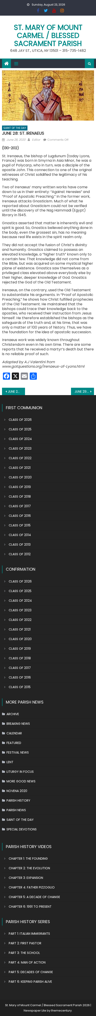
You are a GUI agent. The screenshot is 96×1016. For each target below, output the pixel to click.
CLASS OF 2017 (20, 506)
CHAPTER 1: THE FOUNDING (28, 858)
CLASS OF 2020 (20, 477)
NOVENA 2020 (16, 791)
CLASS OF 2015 (20, 525)
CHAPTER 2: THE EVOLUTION (29, 868)
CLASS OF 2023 (20, 448)
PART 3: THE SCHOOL (24, 953)
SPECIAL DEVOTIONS (21, 829)
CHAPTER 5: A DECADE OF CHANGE (34, 897)
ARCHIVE (12, 714)
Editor (36, 140)
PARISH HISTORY (18, 800)
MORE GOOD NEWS (20, 781)
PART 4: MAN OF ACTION (27, 962)
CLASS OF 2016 (20, 515)
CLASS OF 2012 (20, 554)
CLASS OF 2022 (20, 458)
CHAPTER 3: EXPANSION (26, 878)
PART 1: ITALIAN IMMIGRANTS (29, 933)
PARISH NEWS (16, 810)
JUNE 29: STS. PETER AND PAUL (84, 391)
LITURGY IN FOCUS (20, 771)
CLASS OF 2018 (20, 496)
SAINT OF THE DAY (14, 128)
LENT (9, 762)
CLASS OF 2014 (20, 535)
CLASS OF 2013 (20, 544)
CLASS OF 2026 (20, 419)
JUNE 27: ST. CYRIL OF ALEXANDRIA (16, 391)
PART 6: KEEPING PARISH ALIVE (30, 981)
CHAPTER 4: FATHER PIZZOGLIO (32, 887)
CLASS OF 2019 (20, 487)
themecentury (61, 1010)
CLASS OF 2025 (20, 429)
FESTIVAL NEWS (17, 752)
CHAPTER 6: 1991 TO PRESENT (30, 906)
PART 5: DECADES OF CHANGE (31, 972)
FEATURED (13, 743)
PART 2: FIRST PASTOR (25, 943)
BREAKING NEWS (18, 723)
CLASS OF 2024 (20, 439)
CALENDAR (14, 733)
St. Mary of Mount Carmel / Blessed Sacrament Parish (48, 35)
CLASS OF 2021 (20, 467)
